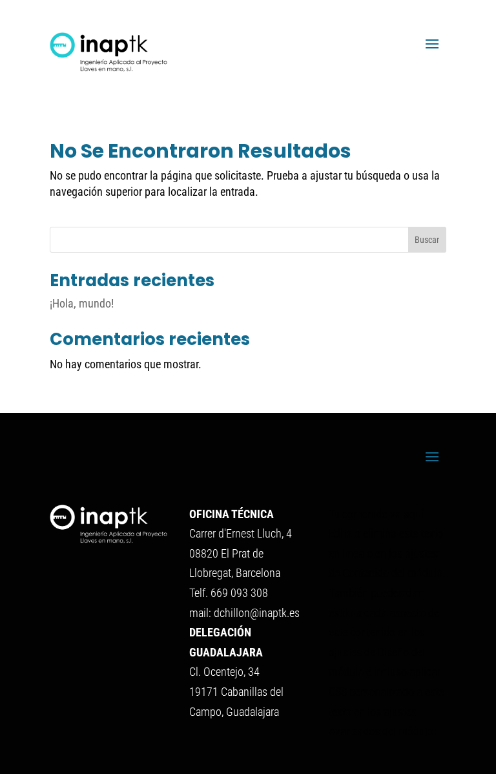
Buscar (427, 240)
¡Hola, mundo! (82, 303)
